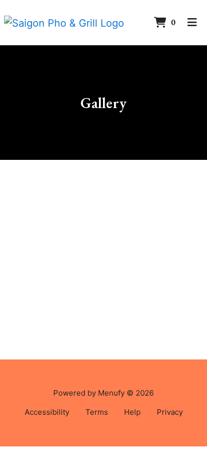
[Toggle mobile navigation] (192, 22)
